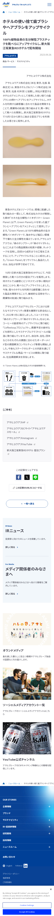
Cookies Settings (27, 905)
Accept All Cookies (27, 912)
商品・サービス (8, 61)
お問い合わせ (9, 857)
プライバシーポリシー (11, 874)
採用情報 (7, 840)
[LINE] (35, 477)
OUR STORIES (9, 799)
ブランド (6, 813)
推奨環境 (6, 878)
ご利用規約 (7, 882)
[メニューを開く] (49, 4)
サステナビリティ (23, 61)
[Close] (51, 889)
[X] (27, 477)
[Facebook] (18, 477)
